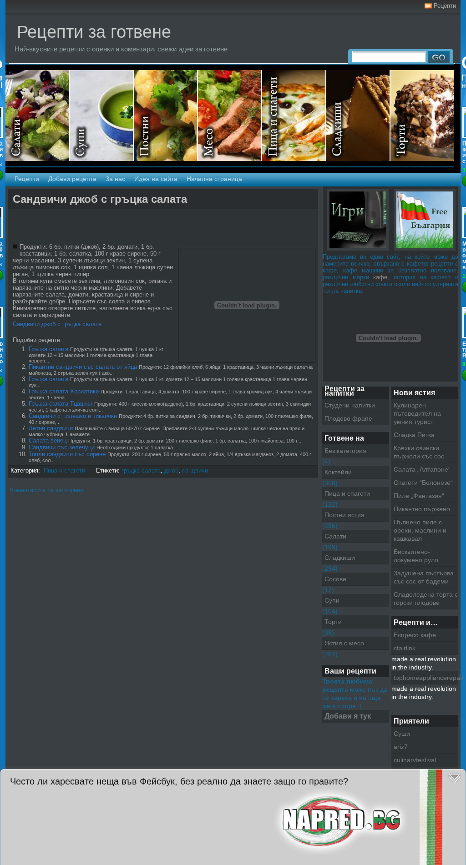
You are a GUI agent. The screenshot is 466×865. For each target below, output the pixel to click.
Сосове (335, 579)
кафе (380, 277)
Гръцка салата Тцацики (60, 403)
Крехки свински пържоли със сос (419, 452)
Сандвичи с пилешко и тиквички (73, 415)
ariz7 (401, 746)
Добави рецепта (72, 178)
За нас (115, 178)
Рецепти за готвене (94, 31)
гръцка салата (141, 470)
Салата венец (47, 440)
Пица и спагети (294, 115)
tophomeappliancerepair (426, 677)
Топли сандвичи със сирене (67, 454)
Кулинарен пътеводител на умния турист (417, 413)
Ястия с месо (230, 115)
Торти (422, 115)
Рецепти (445, 5)
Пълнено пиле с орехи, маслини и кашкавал (420, 530)
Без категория (345, 450)
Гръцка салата (48, 349)
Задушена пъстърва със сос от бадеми (424, 577)
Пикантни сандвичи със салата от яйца (83, 366)
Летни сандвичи (51, 428)
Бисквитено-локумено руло (416, 555)
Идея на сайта (155, 178)
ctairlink (404, 648)
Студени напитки (349, 405)
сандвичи (195, 470)
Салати (37, 115)
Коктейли (338, 472)
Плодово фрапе (348, 418)
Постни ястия (166, 115)
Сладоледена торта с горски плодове (426, 598)
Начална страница (214, 178)
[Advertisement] (116, 227)
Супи (102, 115)
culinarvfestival (415, 760)
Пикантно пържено (422, 509)
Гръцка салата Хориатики (64, 391)
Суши (402, 733)
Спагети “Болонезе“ (423, 482)
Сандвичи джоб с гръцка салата (100, 199)
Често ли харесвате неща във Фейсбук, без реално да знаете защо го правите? (179, 781)
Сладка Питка (414, 434)
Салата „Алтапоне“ (422, 469)
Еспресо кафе (415, 635)
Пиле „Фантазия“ (419, 495)
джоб (171, 470)
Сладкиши (358, 115)
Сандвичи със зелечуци (62, 447)
